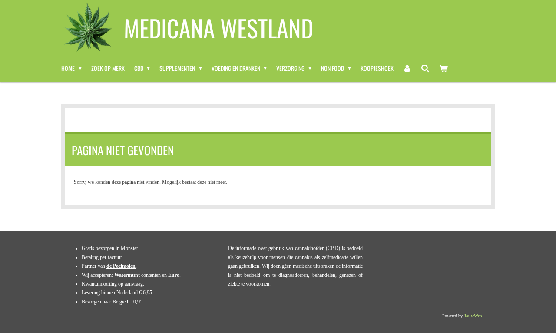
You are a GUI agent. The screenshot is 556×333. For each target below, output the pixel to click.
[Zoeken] (425, 68)
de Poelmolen (121, 266)
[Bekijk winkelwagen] (443, 68)
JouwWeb (473, 315)
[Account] (407, 68)
